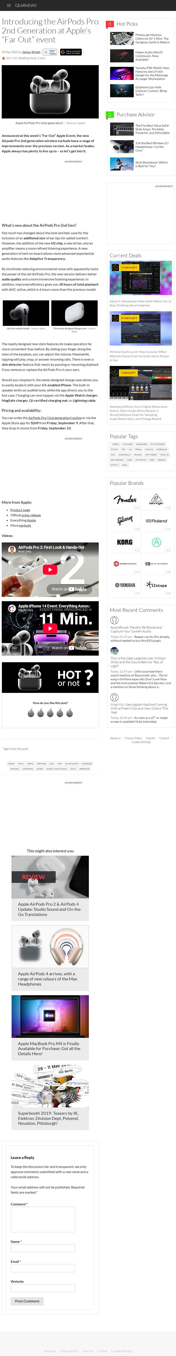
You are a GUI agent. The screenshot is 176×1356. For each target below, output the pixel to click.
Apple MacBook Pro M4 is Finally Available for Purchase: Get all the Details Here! (49, 1048)
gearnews (25, 5)
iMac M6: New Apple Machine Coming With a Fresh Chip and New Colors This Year (139, 708)
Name (16, 1241)
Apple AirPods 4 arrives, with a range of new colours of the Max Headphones (47, 978)
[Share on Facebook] (73, 749)
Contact (164, 738)
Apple (31, 520)
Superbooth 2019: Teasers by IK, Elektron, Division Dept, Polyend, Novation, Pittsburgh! (48, 1118)
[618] (156, 499)
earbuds (25, 525)
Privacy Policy (133, 738)
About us (115, 738)
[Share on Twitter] (89, 749)
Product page (20, 510)
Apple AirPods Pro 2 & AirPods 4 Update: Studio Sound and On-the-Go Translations (50, 909)
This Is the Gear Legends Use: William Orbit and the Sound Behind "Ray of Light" (138, 662)
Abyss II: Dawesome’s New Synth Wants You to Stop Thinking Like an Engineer (140, 286)
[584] (125, 520)
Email (16, 1261)
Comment (19, 1204)
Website (17, 1281)
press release (31, 515)
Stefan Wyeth (31, 52)
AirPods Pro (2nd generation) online (55, 418)
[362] (156, 542)
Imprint (150, 738)
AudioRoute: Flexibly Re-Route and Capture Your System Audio (136, 629)
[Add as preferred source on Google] (71, 52)
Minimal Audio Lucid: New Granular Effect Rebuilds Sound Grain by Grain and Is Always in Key (139, 339)
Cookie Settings (141, 742)
